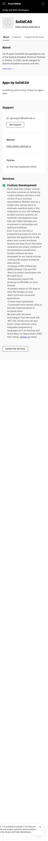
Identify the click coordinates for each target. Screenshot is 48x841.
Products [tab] (16, 37)
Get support (15, 124)
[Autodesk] (15, 4)
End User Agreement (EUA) (23, 166)
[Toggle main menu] (4, 3)
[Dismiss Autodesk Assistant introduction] (40, 827)
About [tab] (6, 37)
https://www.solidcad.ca (27, 27)
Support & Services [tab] (34, 37)
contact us (25, 336)
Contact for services (15, 348)
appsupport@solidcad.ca (22, 118)
